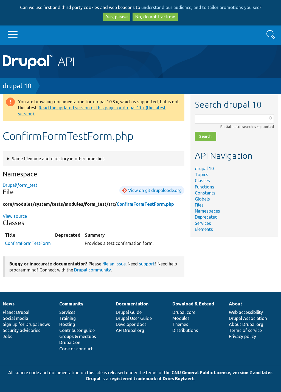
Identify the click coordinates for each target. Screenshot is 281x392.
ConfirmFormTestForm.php (145, 204)
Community (71, 303)
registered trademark (132, 378)
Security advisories (21, 330)
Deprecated (206, 216)
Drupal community (92, 269)
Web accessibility (246, 312)
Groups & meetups (77, 336)
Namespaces (207, 210)
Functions (204, 186)
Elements (204, 229)
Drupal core (183, 312)
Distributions (185, 330)
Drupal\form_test (20, 185)
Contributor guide (77, 330)
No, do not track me (155, 16)
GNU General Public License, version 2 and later (222, 372)
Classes (202, 180)
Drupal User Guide (134, 318)
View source (15, 216)
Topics (201, 174)
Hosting (67, 324)
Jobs (7, 336)
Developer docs (131, 324)
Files (199, 204)
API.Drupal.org (130, 330)
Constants (205, 192)
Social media (15, 318)
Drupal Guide (129, 312)
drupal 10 (17, 86)
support (146, 263)
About (235, 303)
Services (203, 223)
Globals (202, 198)
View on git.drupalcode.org (155, 190)
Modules (181, 318)
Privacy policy (242, 336)
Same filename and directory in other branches (58, 158)
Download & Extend (193, 303)
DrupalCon (69, 342)
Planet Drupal (16, 312)
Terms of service (245, 330)
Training (67, 318)
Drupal (93, 378)
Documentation (132, 303)
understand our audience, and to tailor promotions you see (200, 7)
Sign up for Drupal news (26, 324)
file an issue (114, 263)
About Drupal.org (246, 324)
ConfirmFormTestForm (28, 243)
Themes (180, 324)
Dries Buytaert (178, 378)
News (9, 303)
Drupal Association (248, 318)
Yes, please (117, 16)
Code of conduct (76, 348)
